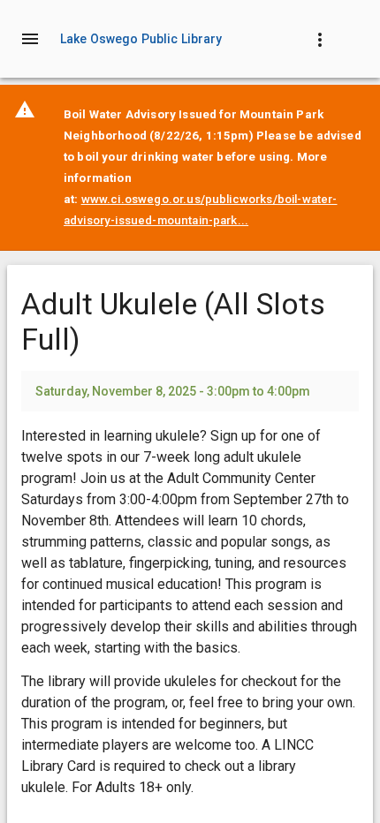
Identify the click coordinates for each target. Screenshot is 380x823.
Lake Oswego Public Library (141, 39)
